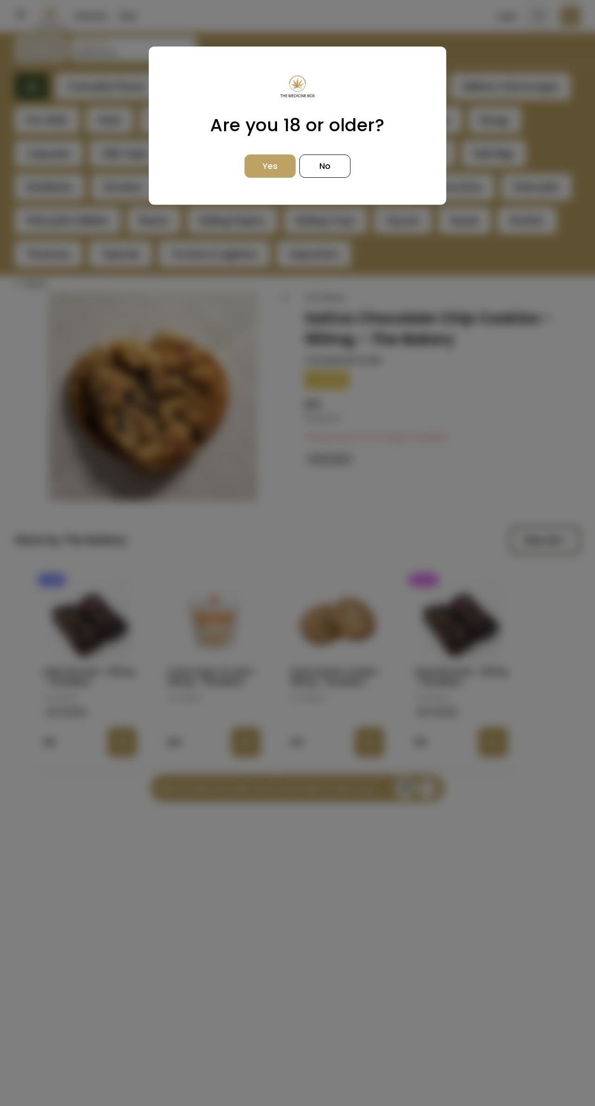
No (325, 166)
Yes (270, 166)
